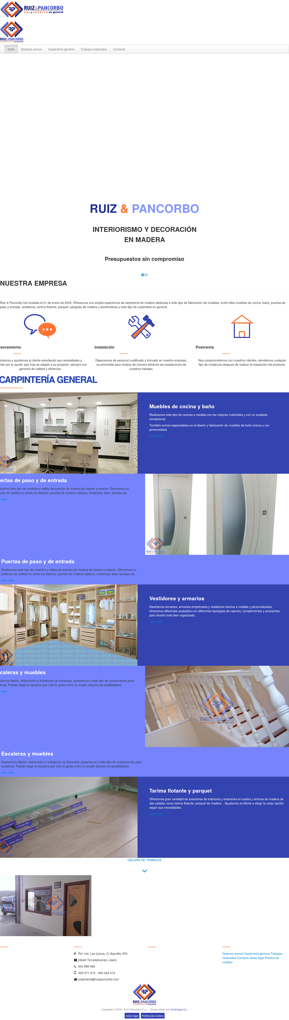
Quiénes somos (31, 49)
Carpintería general (61, 49)
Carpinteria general (257, 953)
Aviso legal (257, 958)
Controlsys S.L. (179, 1009)
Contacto (119, 49)
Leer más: (156, 436)
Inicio (11, 49)
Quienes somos (232, 953)
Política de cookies (153, 1015)
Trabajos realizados (94, 49)
